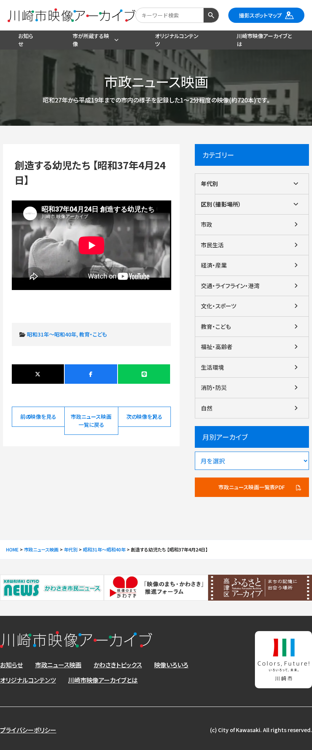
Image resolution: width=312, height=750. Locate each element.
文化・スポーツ (218, 306)
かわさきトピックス (118, 664)
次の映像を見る (144, 416)
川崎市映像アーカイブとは (103, 679)
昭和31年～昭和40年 (51, 334)
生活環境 (212, 367)
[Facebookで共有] (91, 374)
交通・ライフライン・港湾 (230, 286)
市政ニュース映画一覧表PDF (251, 487)
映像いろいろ (171, 664)
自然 (206, 408)
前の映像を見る (38, 416)
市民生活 (212, 245)
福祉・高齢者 (216, 347)
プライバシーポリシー (28, 729)
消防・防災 (214, 387)
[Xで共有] (38, 374)
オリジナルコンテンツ (28, 679)
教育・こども (93, 334)
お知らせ (11, 664)
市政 (206, 224)
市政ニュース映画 (58, 664)
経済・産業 (214, 265)
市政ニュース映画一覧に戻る (91, 420)
